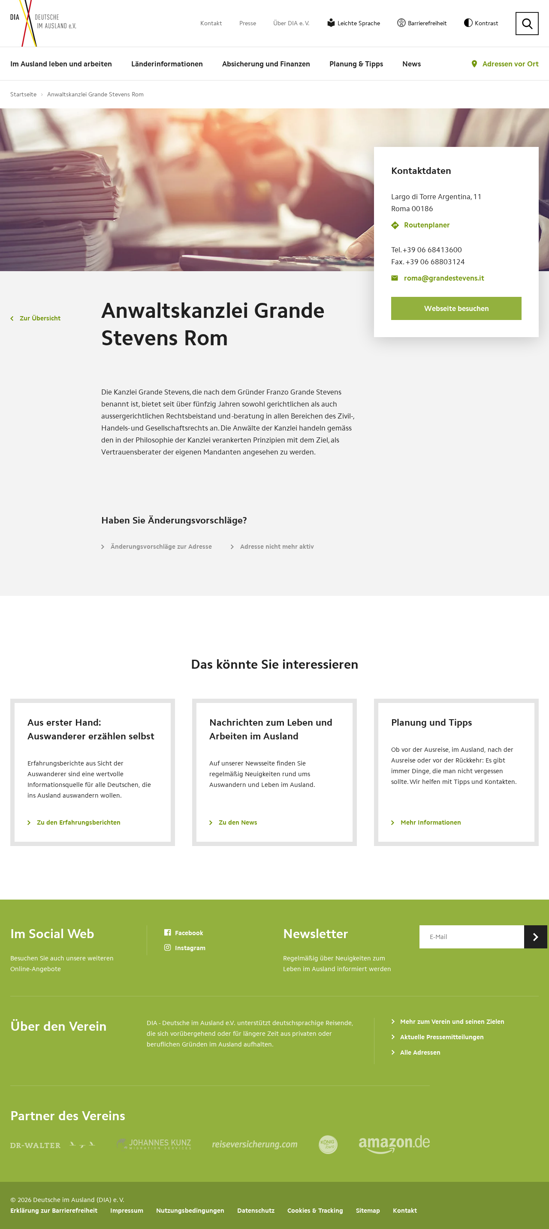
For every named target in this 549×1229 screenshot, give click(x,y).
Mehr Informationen (431, 822)
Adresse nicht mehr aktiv (277, 546)
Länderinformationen (167, 64)
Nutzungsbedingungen (190, 1210)
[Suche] (527, 23)
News (411, 64)
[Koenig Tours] (339, 1144)
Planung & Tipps (356, 64)
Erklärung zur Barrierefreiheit (53, 1210)
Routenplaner (427, 225)
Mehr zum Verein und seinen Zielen (452, 1022)
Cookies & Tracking (315, 1210)
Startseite (23, 94)
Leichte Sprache (359, 23)
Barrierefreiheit (427, 23)
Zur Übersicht (40, 318)
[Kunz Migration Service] (164, 1144)
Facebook (188, 933)
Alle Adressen (420, 1052)
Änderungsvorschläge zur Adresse (161, 546)
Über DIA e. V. (291, 23)
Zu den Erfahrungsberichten (79, 822)
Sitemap (368, 1210)
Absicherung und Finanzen (266, 64)
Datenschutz (255, 1210)
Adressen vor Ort (511, 64)
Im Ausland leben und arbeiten (61, 64)
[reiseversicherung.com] (265, 1144)
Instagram (189, 948)
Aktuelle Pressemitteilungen (442, 1037)
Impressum (126, 1210)
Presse (247, 23)
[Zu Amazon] (394, 1144)
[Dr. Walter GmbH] (63, 1144)
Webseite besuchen (456, 308)
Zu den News (238, 822)
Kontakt (211, 23)
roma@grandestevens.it (444, 278)
